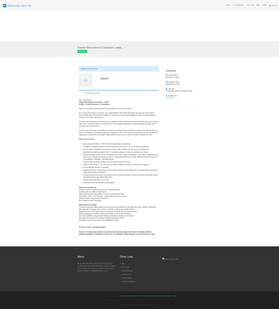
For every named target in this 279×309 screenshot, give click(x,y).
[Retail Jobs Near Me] (17, 5)
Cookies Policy (127, 278)
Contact (264, 5)
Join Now (274, 5)
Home (228, 5)
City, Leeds (169, 98)
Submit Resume (127, 271)
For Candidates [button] (237, 5)
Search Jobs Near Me (128, 296)
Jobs (174, 296)
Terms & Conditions (128, 281)
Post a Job (250, 5)
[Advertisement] (139, 26)
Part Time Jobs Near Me (145, 296)
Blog (258, 5)
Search (105, 78)
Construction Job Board (163, 296)
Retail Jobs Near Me (84, 263)
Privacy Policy (126, 274)
